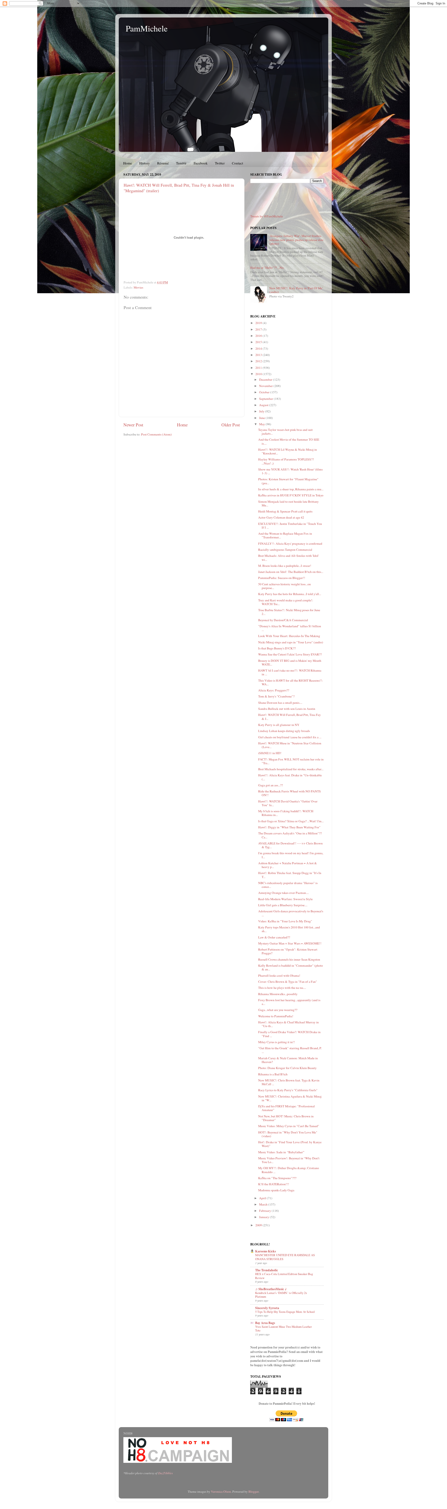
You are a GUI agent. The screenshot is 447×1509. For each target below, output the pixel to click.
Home (127, 163)
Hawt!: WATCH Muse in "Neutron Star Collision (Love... (289, 745)
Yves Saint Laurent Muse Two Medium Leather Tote (283, 1328)
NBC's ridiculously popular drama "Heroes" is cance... (288, 885)
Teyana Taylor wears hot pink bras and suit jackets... (285, 432)
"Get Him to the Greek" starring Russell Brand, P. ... (290, 1050)
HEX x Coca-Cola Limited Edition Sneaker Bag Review (284, 1276)
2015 (259, 342)
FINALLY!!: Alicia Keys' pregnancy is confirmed (290, 543)
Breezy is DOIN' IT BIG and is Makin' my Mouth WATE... (289, 662)
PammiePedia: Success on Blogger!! (281, 578)
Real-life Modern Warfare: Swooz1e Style (285, 899)
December (266, 379)
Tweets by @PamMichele (266, 216)
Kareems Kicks (265, 1251)
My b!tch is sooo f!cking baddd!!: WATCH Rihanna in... (285, 813)
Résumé (163, 163)
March (263, 1204)
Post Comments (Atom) (156, 434)
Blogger (253, 1491)
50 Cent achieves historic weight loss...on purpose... (284, 586)
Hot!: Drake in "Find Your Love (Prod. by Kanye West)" (290, 1144)
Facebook (201, 163)
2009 (259, 1225)
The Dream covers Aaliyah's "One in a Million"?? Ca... (290, 835)
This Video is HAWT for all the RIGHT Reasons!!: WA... (290, 682)
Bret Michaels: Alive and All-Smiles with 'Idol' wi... (288, 557)
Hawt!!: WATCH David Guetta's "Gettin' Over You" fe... (288, 803)
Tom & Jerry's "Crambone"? (276, 696)
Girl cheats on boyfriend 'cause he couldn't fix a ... (289, 737)
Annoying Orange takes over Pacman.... (283, 893)
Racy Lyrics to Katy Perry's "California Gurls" (288, 1090)
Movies (138, 287)
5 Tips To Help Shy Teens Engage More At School (285, 1312)
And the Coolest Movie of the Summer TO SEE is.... (288, 441)
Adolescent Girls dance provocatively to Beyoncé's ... (290, 913)
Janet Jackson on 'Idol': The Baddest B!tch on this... (290, 572)
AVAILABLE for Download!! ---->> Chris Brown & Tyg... (290, 845)
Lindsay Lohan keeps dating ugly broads (284, 731)
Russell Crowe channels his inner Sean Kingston (289, 959)
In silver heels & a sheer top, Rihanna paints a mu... (290, 489)
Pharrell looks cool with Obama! (279, 975)
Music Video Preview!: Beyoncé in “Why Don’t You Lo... (288, 1160)
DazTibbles (165, 1473)
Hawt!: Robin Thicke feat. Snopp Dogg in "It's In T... (289, 875)
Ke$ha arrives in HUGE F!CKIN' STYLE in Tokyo (290, 495)
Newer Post (133, 425)
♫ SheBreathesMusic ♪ (271, 1289)
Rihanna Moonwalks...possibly (278, 994)
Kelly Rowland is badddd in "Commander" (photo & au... (290, 967)
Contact (237, 163)
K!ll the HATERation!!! (273, 1184)
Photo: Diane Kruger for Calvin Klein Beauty (287, 1068)
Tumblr (181, 163)
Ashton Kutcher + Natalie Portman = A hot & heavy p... (287, 865)
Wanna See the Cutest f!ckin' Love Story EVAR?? (290, 654)
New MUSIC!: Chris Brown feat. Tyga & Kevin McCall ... (288, 1082)
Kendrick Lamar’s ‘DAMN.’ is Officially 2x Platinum (281, 1295)
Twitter (220, 163)
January (264, 1217)
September (266, 399)
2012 (259, 361)
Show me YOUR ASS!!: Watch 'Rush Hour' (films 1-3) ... (290, 471)
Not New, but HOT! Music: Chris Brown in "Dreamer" (286, 1118)
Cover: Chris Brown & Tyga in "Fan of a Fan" (287, 981)
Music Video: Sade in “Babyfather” (281, 1152)
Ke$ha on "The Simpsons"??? (277, 1178)
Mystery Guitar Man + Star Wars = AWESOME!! (290, 943)
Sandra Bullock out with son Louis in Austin (286, 709)
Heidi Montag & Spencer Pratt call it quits (285, 511)
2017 (259, 329)
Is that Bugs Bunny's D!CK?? (277, 648)
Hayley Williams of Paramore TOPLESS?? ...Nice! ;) (286, 461)
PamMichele (147, 28)
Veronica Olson (221, 1491)
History (144, 163)
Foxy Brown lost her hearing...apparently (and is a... (289, 1002)
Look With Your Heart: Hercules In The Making (289, 636)
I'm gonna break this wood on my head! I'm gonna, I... (290, 855)
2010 (259, 374)
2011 (259, 368)
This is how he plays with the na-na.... (282, 988)
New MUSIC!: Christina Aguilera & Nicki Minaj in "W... (290, 1098)
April (263, 1198)
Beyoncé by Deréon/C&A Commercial (283, 620)
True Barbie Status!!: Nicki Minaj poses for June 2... (289, 612)
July (262, 411)
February (265, 1211)
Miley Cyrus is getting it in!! (276, 1042)
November (266, 386)
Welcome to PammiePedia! (275, 1016)
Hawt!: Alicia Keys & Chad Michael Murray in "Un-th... (288, 1024)
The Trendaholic (266, 1270)
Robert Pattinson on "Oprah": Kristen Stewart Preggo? (287, 951)
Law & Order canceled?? (274, 937)
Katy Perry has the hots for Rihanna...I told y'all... (289, 594)
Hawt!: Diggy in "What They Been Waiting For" (289, 827)
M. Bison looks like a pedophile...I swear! (284, 566)
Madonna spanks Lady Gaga (276, 1190)
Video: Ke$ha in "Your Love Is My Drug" (285, 921)
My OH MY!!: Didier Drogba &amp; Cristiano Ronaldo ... (288, 1170)
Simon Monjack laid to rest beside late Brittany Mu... (288, 503)
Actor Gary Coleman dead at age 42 (281, 517)
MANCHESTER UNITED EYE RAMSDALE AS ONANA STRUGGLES (285, 1257)
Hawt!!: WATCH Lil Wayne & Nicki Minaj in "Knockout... (287, 451)
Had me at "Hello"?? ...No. (267, 267)
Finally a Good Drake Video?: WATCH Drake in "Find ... (289, 1034)
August (264, 405)
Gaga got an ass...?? (270, 785)
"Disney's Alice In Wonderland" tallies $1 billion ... (289, 628)
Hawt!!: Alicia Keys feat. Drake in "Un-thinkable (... (290, 777)
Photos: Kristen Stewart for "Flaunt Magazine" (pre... (288, 481)
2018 (259, 323)
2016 (259, 336)
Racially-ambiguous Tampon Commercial (285, 549)
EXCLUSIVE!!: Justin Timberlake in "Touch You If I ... (290, 526)
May (262, 424)
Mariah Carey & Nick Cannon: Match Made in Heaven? (288, 1060)
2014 (259, 348)
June (262, 418)
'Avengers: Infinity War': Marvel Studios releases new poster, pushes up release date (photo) (296, 239)
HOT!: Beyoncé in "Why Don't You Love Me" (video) (287, 1134)
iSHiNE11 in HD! (269, 753)
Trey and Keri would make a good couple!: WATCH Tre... (285, 602)
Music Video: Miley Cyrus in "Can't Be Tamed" (288, 1126)
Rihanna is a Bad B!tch (273, 1074)
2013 (259, 355)
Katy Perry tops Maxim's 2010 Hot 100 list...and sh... (289, 929)
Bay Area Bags (265, 1323)
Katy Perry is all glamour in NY (278, 725)
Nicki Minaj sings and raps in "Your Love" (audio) (290, 642)
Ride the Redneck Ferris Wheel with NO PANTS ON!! (289, 793)
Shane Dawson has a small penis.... (280, 702)
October (264, 392)
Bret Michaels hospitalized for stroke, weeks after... (290, 769)
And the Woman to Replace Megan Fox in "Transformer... (285, 535)
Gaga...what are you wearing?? (277, 1010)
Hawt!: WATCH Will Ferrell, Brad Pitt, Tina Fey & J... (289, 717)
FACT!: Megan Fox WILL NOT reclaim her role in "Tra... (291, 761)
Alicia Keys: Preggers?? (273, 690)
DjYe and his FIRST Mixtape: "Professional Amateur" (286, 1108)
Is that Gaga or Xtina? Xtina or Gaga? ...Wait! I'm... (291, 821)
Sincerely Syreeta (267, 1308)
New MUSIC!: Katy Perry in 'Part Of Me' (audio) (296, 290)
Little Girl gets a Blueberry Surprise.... (282, 905)
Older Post (230, 425)
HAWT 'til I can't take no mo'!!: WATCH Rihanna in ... (289, 672)
